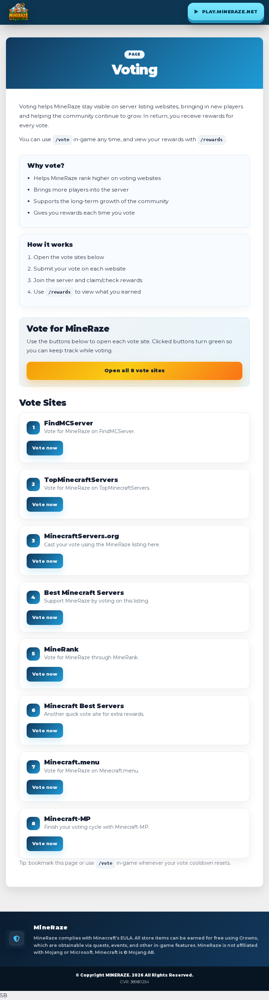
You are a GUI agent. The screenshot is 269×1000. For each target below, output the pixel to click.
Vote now (44, 448)
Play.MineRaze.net (226, 11)
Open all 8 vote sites (134, 370)
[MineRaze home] (18, 12)
